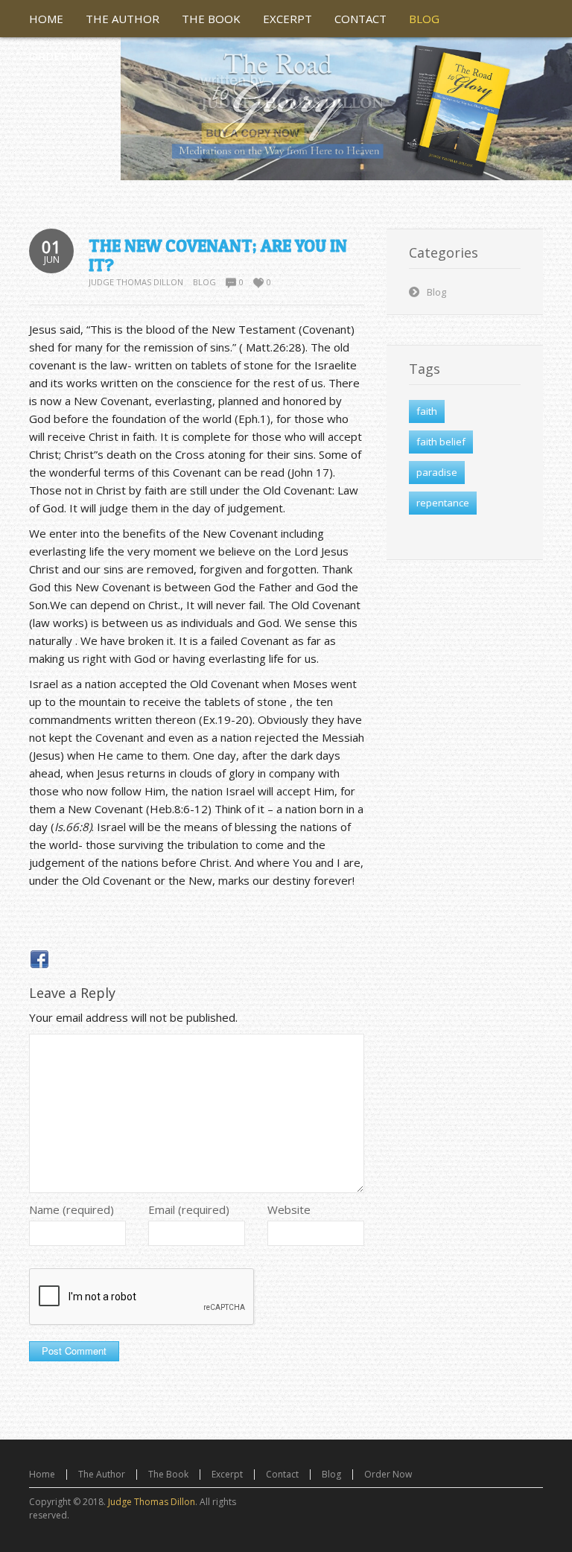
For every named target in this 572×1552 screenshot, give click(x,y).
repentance (442, 502)
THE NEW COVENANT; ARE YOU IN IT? (218, 255)
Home (42, 1474)
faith (426, 411)
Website (289, 1209)
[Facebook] (39, 959)
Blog (204, 281)
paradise (436, 472)
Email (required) (188, 1209)
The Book (168, 1474)
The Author (101, 1474)
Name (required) (71, 1209)
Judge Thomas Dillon (136, 281)
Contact (282, 1474)
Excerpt (227, 1474)
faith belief (440, 441)
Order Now (388, 1474)
